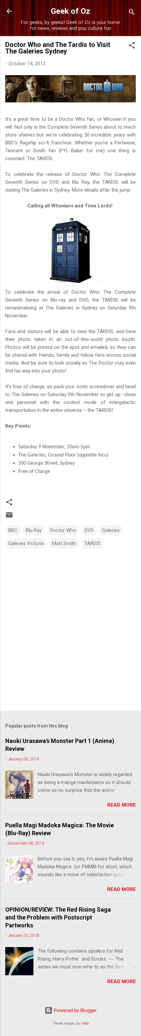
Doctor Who (63, 530)
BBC (12, 530)
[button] (132, 46)
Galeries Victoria (26, 543)
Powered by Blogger (74, 1010)
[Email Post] (9, 517)
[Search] (132, 13)
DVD (89, 530)
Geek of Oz (70, 11)
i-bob (85, 1023)
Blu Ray (34, 530)
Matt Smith (64, 543)
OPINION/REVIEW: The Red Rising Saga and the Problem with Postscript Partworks (58, 917)
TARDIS (92, 543)
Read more (121, 805)
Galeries (111, 530)
